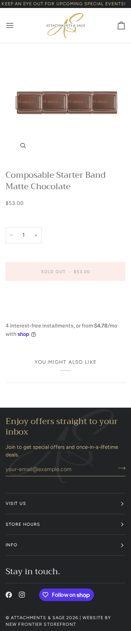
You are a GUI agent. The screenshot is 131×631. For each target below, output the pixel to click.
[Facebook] (9, 595)
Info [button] (11, 544)
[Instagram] (22, 595)
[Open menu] (16, 25)
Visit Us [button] (16, 503)
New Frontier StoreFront (41, 624)
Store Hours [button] (23, 524)
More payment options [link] (32, 314)
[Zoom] (65, 103)
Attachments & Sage (38, 617)
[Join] (119, 468)
